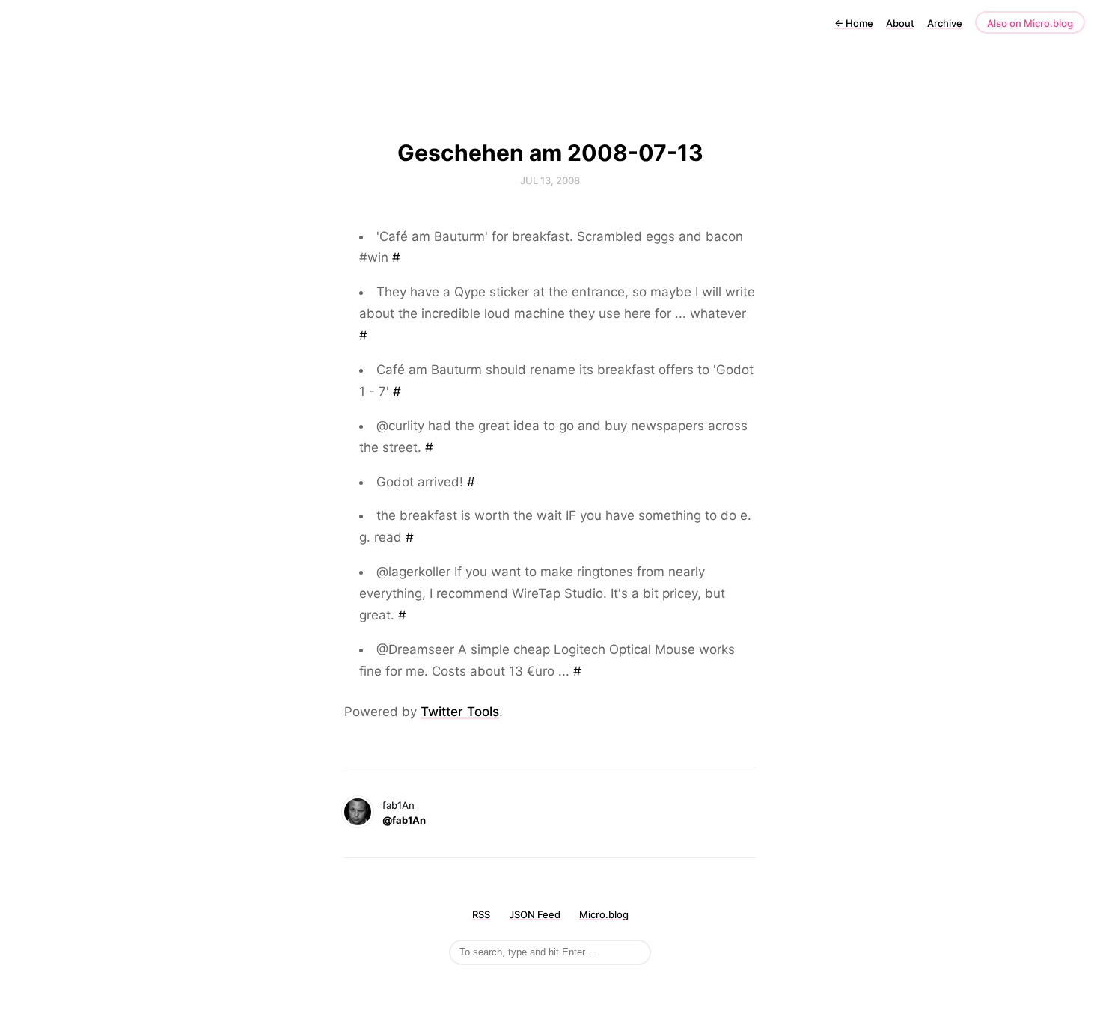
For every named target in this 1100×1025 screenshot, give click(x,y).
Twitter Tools (460, 711)
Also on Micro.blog (1030, 23)
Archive (944, 23)
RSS (481, 914)
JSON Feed (534, 914)
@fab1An (404, 820)
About (900, 23)
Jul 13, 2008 (550, 180)
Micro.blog (604, 914)
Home (853, 23)
